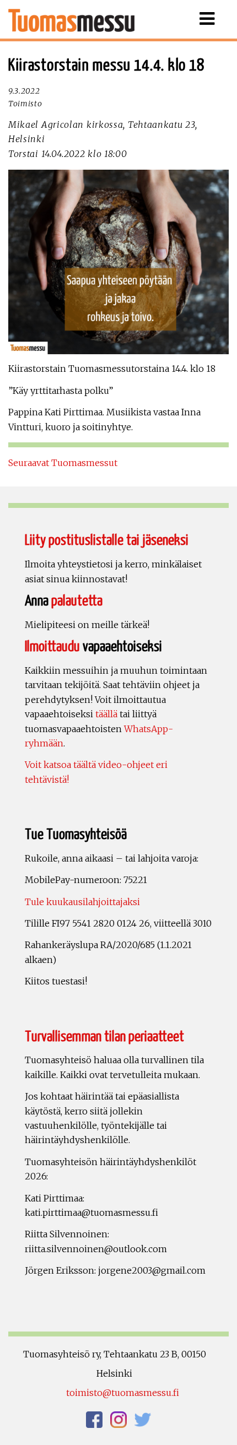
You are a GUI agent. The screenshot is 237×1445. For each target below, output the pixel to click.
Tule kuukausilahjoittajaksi (82, 901)
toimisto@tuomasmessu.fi (122, 1392)
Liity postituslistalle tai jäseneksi (106, 540)
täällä (106, 713)
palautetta (77, 601)
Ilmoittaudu (52, 647)
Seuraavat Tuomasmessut (62, 462)
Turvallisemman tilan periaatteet (104, 1037)
